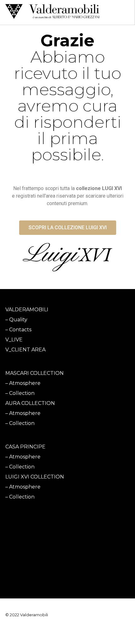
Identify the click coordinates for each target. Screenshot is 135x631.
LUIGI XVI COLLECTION (34, 477)
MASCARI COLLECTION (34, 373)
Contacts (20, 330)
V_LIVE (14, 340)
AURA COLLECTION (30, 403)
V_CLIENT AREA (25, 350)
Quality (18, 320)
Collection (22, 393)
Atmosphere (24, 383)
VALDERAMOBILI (26, 310)
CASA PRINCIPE (25, 447)
